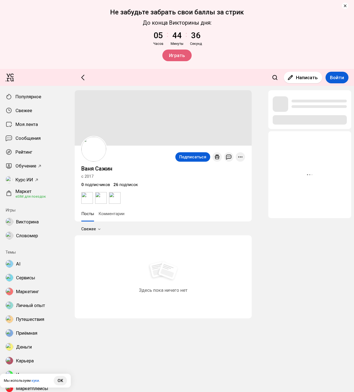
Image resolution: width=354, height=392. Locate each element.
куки (35, 380)
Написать (307, 77)
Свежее (88, 228)
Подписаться (192, 156)
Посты (87, 213)
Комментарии (111, 213)
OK (60, 380)
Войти (337, 77)
